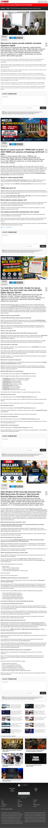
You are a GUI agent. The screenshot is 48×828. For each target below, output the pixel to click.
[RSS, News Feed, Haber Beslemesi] (24, 793)
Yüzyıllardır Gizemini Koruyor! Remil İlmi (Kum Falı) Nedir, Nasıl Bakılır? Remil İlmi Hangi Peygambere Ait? (35, 821)
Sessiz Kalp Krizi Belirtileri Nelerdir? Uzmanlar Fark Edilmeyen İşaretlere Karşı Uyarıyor (10, 818)
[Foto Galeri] (43, 2)
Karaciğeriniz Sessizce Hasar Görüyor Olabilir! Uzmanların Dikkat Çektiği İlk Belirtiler (35, 818)
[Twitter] (13, 38)
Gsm (18, 803)
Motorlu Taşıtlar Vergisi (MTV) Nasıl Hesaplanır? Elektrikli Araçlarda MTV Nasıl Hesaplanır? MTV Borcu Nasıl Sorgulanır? (35, 812)
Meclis (11, 227)
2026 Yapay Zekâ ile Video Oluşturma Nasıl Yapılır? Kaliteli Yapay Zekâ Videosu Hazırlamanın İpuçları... (12, 823)
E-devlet (3, 806)
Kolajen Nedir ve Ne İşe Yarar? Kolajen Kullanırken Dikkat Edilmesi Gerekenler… (12, 814)
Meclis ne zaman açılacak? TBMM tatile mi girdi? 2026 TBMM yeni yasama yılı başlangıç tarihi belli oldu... (11, 817)
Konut (35, 801)
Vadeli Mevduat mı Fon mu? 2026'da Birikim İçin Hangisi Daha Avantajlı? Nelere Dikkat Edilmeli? (34, 815)
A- (46, 45)
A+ (46, 43)
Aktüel (19, 800)
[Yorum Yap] (22, 38)
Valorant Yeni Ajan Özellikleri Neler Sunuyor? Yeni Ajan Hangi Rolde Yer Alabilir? (11, 815)
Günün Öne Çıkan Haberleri (6, 809)
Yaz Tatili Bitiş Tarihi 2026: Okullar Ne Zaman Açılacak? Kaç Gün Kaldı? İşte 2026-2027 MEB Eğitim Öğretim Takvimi (12, 821)
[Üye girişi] (26, 793)
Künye (36, 788)
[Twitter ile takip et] (21, 793)
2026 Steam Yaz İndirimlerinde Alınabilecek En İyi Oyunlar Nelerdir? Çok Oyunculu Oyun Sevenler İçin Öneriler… (35, 814)
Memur (3, 803)
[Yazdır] (20, 38)
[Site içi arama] (46, 2)
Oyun (12, 789)
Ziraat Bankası (4, 804)
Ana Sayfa (12, 790)
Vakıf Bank (20, 806)
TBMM (7, 227)
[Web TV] (41, 2)
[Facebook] (10, 38)
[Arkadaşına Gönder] (17, 38)
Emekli (35, 806)
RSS (36, 790)
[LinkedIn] (15, 38)
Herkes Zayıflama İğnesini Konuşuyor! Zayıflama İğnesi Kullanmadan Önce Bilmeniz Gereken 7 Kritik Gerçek (34, 817)
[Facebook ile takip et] (19, 793)
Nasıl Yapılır (20, 801)
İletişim (36, 789)
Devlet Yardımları (37, 804)
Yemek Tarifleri (12, 788)
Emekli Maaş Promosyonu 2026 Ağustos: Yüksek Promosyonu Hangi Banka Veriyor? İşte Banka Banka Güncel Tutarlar (12, 812)
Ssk (2, 800)
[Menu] (39, 2)
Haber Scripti (23, 797)
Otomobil (35, 800)
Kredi (3, 801)
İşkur (35, 803)
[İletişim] (44, 2)
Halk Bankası (20, 804)
